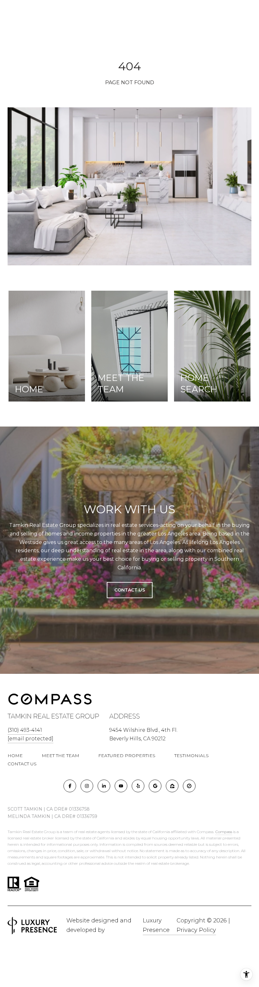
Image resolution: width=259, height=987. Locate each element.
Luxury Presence (156, 925)
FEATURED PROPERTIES (126, 755)
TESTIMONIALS (191, 755)
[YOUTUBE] (121, 786)
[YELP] (138, 786)
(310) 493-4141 (25, 730)
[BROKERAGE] (189, 786)
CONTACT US (22, 763)
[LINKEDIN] (104, 786)
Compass (223, 831)
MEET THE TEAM (60, 755)
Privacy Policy (196, 930)
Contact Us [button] (129, 590)
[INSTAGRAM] (87, 786)
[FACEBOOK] (69, 786)
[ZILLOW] (172, 786)
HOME (15, 755)
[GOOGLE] (155, 786)
